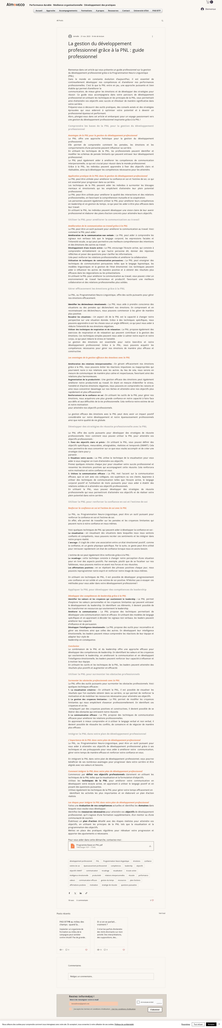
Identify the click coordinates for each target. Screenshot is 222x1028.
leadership (129, 866)
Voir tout (162, 913)
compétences (116, 866)
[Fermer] (219, 1024)
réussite (132, 875)
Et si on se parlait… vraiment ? (106, 923)
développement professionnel (81, 861)
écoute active (131, 871)
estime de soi (75, 866)
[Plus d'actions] (152, 36)
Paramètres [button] (185, 1024)
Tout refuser (198, 1024)
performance (143, 875)
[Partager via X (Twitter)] (75, 893)
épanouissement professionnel (95, 866)
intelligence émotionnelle (79, 875)
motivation (94, 885)
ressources (122, 880)
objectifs (139, 866)
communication (92, 871)
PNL (97, 861)
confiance (147, 861)
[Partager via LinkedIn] (81, 893)
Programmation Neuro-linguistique (116, 861)
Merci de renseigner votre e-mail (84, 1000)
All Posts (60, 20)
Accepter (211, 1024)
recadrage (105, 871)
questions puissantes (129, 885)
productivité (96, 875)
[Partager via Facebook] (69, 893)
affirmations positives (78, 885)
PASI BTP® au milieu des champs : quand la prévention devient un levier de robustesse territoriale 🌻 (72, 923)
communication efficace (88, 880)
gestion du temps (107, 880)
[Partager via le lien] (86, 893)
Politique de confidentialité (124, 1024)
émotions (136, 861)
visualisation (117, 871)
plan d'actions (135, 880)
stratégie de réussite (109, 885)
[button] (210, 2)
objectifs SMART (76, 871)
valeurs (72, 880)
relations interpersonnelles (115, 875)
